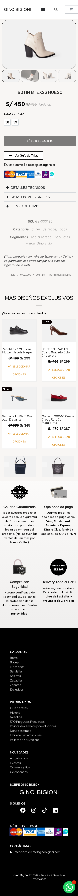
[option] (7, 122)
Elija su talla (14, 113)
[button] (69, 887)
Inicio (12, 275)
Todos (62, 229)
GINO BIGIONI (17, 9)
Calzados (49, 229)
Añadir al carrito (40, 141)
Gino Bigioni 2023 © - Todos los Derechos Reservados (39, 877)
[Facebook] (22, 810)
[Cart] (71, 9)
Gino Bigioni (45, 243)
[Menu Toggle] (43, 9)
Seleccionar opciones (21, 370)
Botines (35, 229)
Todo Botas (61, 237)
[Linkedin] (55, 810)
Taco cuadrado (40, 237)
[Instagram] (33, 810)
